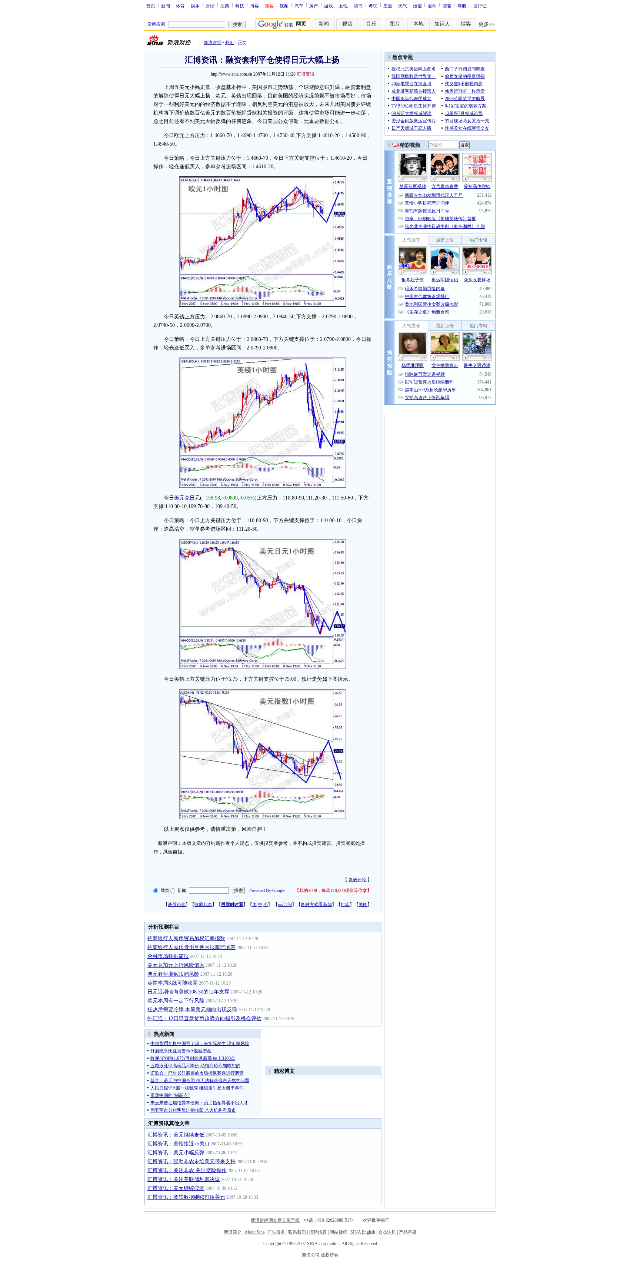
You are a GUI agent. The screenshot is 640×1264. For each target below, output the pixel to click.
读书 (358, 5)
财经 (210, 5)
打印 (345, 904)
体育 (180, 5)
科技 (239, 5)
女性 (343, 5)
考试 (373, 5)
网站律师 (338, 1232)
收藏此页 (203, 904)
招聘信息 (318, 1232)
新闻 (165, 5)
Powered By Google (267, 890)
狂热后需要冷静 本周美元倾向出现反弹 (192, 1009)
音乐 (371, 24)
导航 (461, 5)
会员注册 (387, 1232)
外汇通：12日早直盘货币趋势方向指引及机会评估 (204, 1018)
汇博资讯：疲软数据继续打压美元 (186, 1197)
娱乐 (195, 5)
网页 (164, 890)
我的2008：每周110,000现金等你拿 (333, 890)
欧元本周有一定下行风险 (175, 1000)
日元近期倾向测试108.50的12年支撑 (188, 992)
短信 (417, 5)
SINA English (362, 1232)
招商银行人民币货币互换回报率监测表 (191, 947)
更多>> (487, 24)
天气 (402, 5)
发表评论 (357, 879)
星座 (387, 5)
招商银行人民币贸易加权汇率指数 (186, 938)
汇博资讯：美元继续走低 (175, 1135)
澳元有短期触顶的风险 (173, 974)
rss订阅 (285, 904)
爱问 (432, 5)
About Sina (254, 1232)
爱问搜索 (156, 24)
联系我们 (297, 1232)
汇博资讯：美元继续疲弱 (175, 1188)
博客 (254, 5)
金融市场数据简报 (168, 956)
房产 (313, 5)
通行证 (480, 5)
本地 (418, 24)
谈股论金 (177, 904)
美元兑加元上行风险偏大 (175, 965)
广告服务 (276, 1232)
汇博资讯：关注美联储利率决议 (183, 1179)
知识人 (442, 24)
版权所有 (330, 1255)
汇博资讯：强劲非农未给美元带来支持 (191, 1161)
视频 (284, 5)
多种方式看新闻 (316, 904)
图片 (395, 24)
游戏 (328, 5)
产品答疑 (408, 1232)
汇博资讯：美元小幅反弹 (175, 1152)
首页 (150, 5)
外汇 (229, 42)
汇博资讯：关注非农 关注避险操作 (187, 1170)
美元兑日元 (187, 498)
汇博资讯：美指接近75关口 (178, 1144)
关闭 (363, 904)
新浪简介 (232, 1232)
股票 (224, 5)
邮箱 (447, 5)
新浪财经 (212, 42)
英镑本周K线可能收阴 (172, 983)
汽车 (298, 5)
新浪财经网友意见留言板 (275, 1220)
